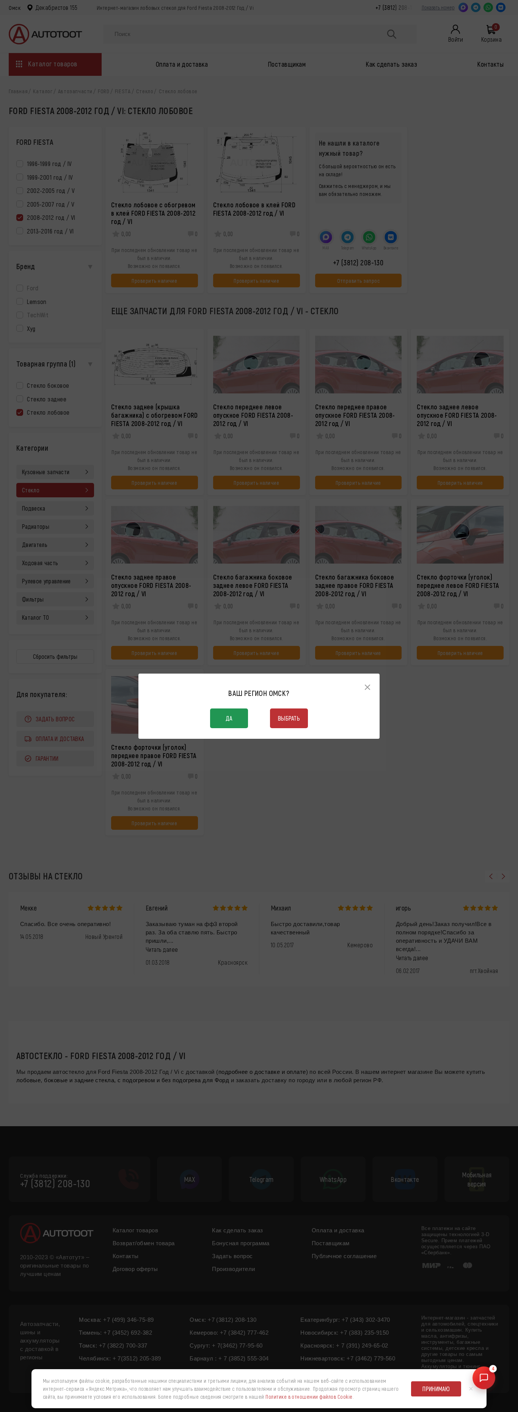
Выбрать (289, 718)
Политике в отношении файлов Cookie (308, 1396)
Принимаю (436, 1388)
